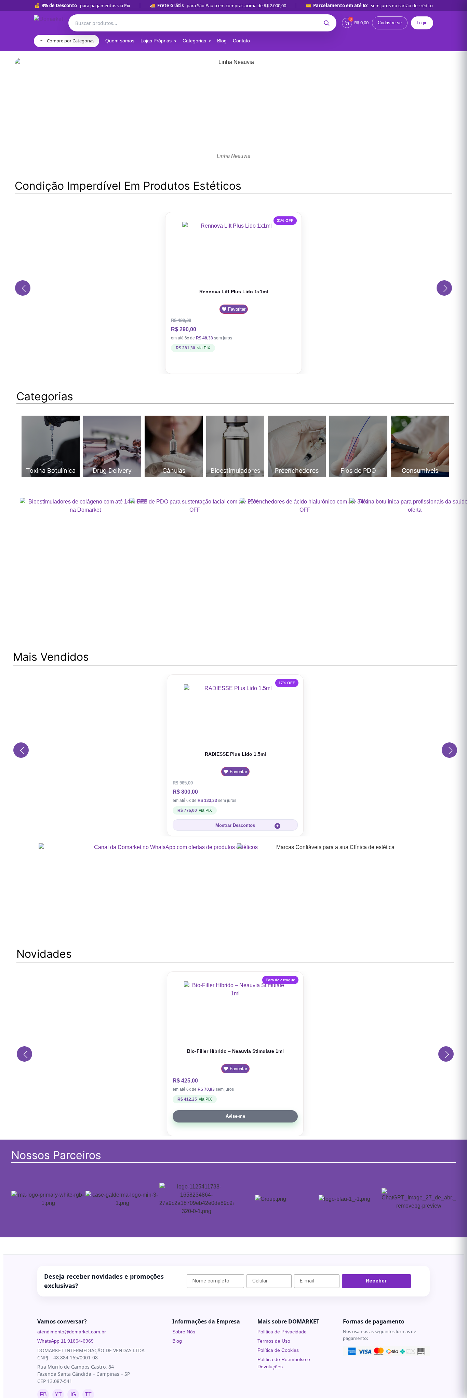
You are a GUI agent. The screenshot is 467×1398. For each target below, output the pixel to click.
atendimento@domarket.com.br (71, 1331)
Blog (222, 40)
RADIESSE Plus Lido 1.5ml (235, 754)
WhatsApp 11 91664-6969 (65, 1341)
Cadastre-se (390, 22)
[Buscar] (326, 23)
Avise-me (235, 1116)
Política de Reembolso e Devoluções (283, 1363)
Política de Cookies (278, 1350)
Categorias (194, 40)
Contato (241, 40)
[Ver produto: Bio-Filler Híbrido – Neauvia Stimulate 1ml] (235, 1011)
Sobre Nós (183, 1331)
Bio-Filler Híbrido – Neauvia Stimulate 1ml (235, 1051)
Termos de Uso (273, 1341)
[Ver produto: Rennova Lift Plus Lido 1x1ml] (233, 251)
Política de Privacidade (282, 1331)
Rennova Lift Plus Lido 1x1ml (233, 291)
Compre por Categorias (67, 41)
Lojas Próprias (156, 40)
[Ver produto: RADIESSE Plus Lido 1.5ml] (235, 714)
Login (422, 22)
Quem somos (119, 40)
